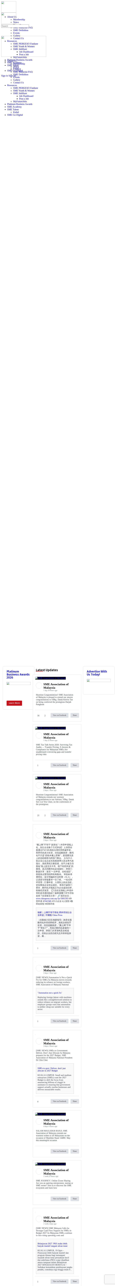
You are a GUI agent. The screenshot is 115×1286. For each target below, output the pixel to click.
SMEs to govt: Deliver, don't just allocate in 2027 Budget (52, 1069)
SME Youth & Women (24, 90)
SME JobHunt (20, 93)
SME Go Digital (15, 115)
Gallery (16, 80)
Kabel (16, 112)
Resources (12, 85)
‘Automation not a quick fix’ (50, 993)
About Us (11, 61)
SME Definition (20, 74)
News (16, 66)
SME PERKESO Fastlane (25, 88)
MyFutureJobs (20, 101)
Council (17, 69)
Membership (19, 63)
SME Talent (13, 109)
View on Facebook (59, 715)
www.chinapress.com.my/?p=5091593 (52, 898)
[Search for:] (15, 26)
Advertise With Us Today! (97, 673)
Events (16, 77)
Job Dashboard (26, 96)
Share (75, 715)
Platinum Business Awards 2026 (18, 674)
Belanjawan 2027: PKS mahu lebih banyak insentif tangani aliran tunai (52, 1245)
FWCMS (47, 901)
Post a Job (24, 98)
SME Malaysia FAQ (23, 72)
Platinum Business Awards (19, 104)
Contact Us (18, 82)
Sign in (4, 75)
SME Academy (14, 107)
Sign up (12, 75)
